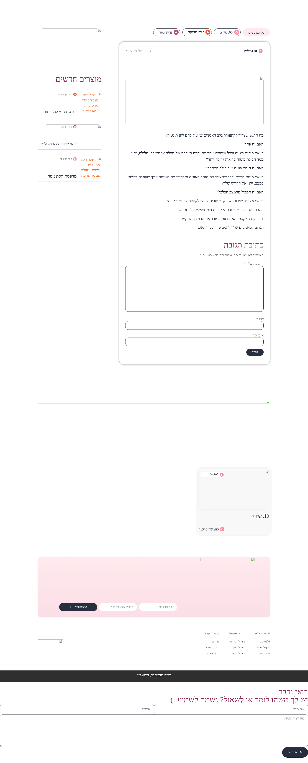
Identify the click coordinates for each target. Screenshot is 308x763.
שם (260, 319)
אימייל (258, 335)
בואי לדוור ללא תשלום (58, 144)
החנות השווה (237, 633)
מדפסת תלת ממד (62, 176)
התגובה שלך (254, 263)
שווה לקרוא (262, 633)
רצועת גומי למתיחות (60, 111)
